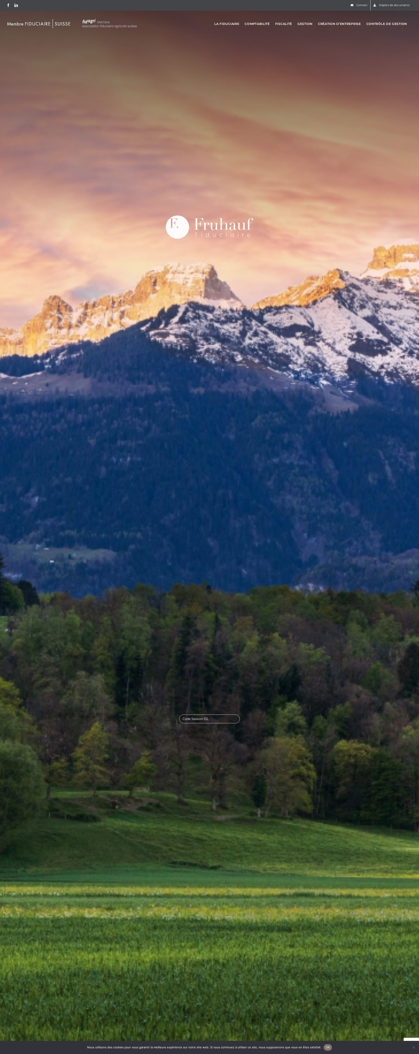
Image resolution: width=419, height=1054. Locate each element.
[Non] (413, 1047)
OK (328, 1047)
